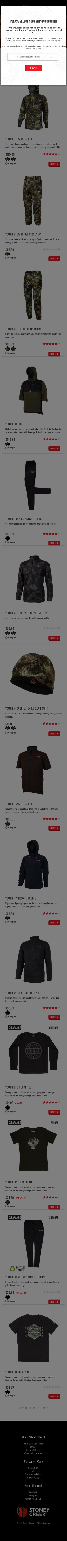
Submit (33, 68)
